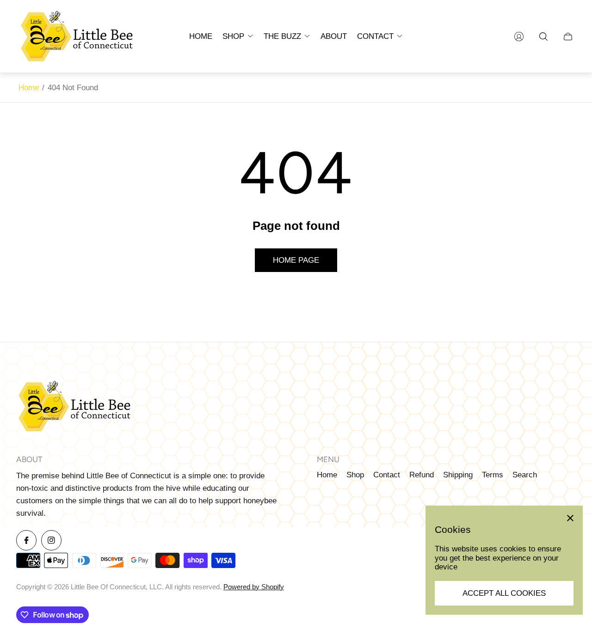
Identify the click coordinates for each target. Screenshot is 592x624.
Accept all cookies (504, 593)
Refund (421, 474)
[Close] (570, 518)
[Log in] (519, 36)
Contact (386, 474)
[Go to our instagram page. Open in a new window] (51, 540)
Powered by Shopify (253, 587)
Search (524, 474)
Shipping (458, 474)
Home (28, 87)
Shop (355, 474)
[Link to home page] (74, 407)
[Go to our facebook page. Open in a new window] (26, 540)
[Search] (543, 36)
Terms (492, 474)
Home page (296, 260)
